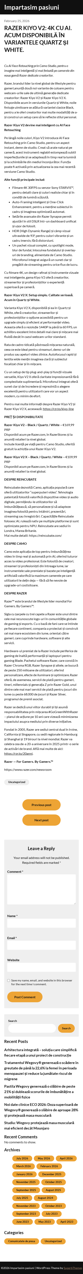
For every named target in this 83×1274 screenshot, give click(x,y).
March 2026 (23, 1166)
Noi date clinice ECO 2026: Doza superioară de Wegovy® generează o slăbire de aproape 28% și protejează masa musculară (41, 1109)
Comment (15, 871)
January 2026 (24, 1174)
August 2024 (45, 1197)
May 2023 (44, 1221)
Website (13, 960)
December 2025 (51, 1174)
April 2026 (66, 1158)
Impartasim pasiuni (31, 7)
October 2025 (53, 1182)
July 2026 (22, 1158)
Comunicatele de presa (21, 1241)
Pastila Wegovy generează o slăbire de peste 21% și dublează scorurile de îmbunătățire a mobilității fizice (39, 1091)
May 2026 (44, 1158)
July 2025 (22, 1197)
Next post (41, 820)
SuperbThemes (73, 1268)
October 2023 (53, 1205)
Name (12, 916)
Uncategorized (16, 782)
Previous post (41, 805)
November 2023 (26, 1205)
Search (12, 1020)
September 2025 (26, 1190)
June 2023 (22, 1221)
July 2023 (52, 1213)
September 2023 (26, 1213)
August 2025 (53, 1190)
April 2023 (66, 1221)
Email (12, 938)
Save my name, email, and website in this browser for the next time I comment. (41, 982)
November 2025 (26, 1182)
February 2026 (49, 1166)
